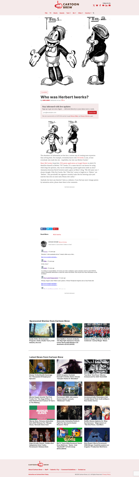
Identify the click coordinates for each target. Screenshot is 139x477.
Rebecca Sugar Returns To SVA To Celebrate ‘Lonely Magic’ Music (96, 340)
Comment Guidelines (68, 469)
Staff (46, 469)
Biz (74, 13)
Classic (44, 92)
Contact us (81, 469)
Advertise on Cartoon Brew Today (38, 474)
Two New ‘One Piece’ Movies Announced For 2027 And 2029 (95, 376)
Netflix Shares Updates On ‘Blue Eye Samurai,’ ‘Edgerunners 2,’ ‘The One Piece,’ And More (95, 423)
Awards (62, 13)
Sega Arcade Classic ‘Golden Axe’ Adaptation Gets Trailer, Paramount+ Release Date (41, 445)
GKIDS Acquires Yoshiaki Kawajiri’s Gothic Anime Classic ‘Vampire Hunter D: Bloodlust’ (68, 376)
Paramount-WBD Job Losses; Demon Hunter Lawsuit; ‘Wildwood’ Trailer (67, 399)
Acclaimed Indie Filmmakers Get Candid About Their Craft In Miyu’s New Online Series (96, 399)
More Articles (63, 242)
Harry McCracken (46, 163)
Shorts (55, 13)
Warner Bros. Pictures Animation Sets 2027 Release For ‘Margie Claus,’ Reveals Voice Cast (41, 423)
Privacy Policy (74, 116)
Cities (80, 13)
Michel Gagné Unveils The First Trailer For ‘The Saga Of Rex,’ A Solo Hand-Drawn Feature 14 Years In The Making (42, 399)
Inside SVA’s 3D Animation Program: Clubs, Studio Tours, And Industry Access (41, 340)
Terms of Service (85, 116)
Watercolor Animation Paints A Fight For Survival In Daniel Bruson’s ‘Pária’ (68, 423)
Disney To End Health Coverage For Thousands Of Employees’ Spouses (40, 376)
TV (50, 13)
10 (64, 100)
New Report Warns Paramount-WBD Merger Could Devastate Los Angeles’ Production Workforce (96, 445)
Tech (67, 13)
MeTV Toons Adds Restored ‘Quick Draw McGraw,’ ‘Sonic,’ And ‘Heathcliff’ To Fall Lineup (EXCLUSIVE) (69, 445)
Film (46, 13)
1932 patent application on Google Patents (73, 163)
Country (87, 13)
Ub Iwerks (80, 158)
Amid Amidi (46, 100)
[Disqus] (69, 269)
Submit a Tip (54, 469)
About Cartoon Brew (35, 469)
